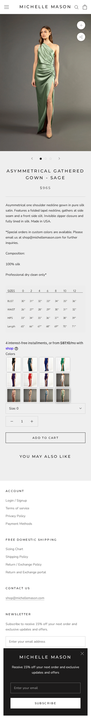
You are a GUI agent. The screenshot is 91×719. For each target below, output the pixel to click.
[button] (14, 365)
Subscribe (45, 703)
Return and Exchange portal (26, 572)
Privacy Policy (15, 516)
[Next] (59, 158)
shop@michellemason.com (25, 598)
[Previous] (32, 158)
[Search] (76, 7)
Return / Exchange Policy (24, 564)
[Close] (82, 653)
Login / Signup (16, 500)
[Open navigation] (6, 7)
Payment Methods (19, 524)
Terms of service (17, 508)
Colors (10, 354)
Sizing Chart (14, 549)
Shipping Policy (17, 557)
